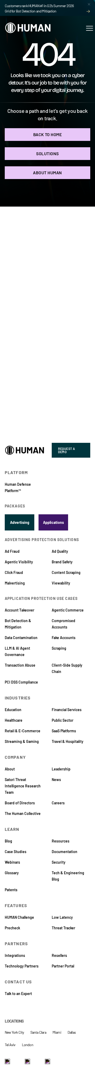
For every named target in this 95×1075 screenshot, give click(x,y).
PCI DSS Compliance (21, 682)
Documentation (64, 851)
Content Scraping (66, 572)
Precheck (12, 928)
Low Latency (62, 917)
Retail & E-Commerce (22, 731)
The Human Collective (23, 813)
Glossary (12, 873)
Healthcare (13, 720)
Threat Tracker (63, 928)
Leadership (61, 769)
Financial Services (67, 709)
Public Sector (62, 720)
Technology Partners (22, 966)
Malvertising (15, 583)
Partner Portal (63, 966)
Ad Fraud (12, 551)
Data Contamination (21, 637)
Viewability (61, 583)
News (56, 779)
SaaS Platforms (64, 731)
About (10, 769)
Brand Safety (62, 562)
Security (58, 862)
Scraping (59, 648)
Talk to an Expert (18, 993)
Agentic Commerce (68, 610)
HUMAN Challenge (19, 917)
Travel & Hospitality (67, 741)
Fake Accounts (63, 637)
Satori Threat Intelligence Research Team (23, 786)
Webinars (12, 862)
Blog (8, 841)
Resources (60, 841)
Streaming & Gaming (22, 741)
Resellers (59, 955)
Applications (53, 522)
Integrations (15, 955)
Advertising (19, 522)
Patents (11, 889)
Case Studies (15, 851)
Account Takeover (19, 610)
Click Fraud (14, 572)
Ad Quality (60, 551)
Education (13, 709)
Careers (58, 803)
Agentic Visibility (19, 562)
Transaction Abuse (20, 665)
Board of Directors (20, 803)
